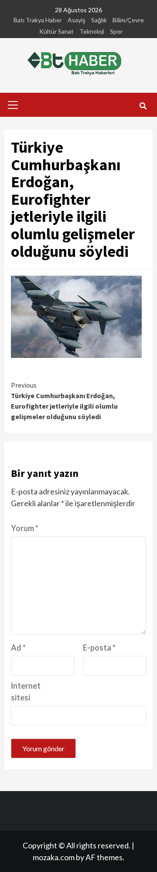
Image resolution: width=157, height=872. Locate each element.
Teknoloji (91, 31)
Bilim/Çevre (128, 20)
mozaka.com (54, 857)
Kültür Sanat (56, 31)
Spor (116, 31)
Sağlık (99, 20)
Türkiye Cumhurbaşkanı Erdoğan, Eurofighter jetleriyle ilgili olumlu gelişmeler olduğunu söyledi (64, 401)
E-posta (99, 647)
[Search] (142, 106)
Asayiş (76, 20)
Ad (18, 647)
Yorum (24, 528)
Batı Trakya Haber (38, 20)
